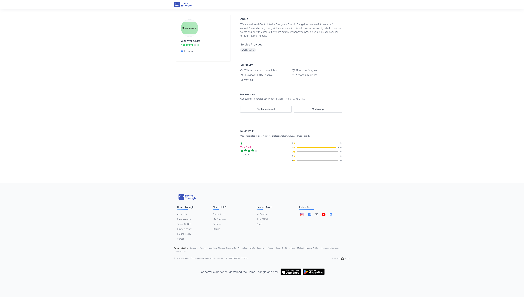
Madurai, (300, 248)
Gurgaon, (271, 248)
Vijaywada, (334, 248)
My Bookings (219, 219)
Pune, (228, 248)
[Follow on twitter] (316, 214)
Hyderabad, (212, 248)
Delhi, (234, 248)
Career (180, 238)
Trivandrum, (324, 248)
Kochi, (285, 248)
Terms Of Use (184, 224)
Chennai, (203, 248)
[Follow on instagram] (302, 214)
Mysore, (309, 248)
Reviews (217, 224)
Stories (216, 229)
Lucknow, (292, 248)
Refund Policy (184, 233)
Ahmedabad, (243, 248)
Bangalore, (194, 248)
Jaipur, (278, 248)
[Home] (186, 4)
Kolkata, (252, 248)
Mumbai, (221, 248)
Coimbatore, (261, 248)
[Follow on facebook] (310, 215)
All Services (263, 214)
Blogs (259, 224)
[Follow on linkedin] (330, 214)
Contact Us (218, 214)
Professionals (184, 219)
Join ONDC (262, 219)
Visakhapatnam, (180, 251)
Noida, (315, 248)
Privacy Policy (184, 229)
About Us (182, 214)
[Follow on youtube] (323, 214)
